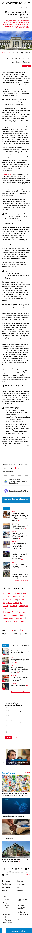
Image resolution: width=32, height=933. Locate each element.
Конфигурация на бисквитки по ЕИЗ (7, 919)
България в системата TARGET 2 (13, 816)
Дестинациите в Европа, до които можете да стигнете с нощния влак (20, 678)
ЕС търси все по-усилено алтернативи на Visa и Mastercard (16, 838)
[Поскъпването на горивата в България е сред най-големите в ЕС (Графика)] (6, 534)
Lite (18, 887)
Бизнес (10, 7)
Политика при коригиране (21, 908)
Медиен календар (7, 922)
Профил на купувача (8, 917)
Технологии (6, 887)
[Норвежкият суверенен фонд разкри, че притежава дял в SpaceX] (16, 849)
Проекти (5, 890)
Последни (6, 508)
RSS (29, 868)
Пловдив (23, 609)
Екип (19, 903)
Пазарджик (23, 606)
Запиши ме (27, 874)
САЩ (11, 468)
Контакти (5, 907)
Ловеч (5, 606)
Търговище (20, 618)
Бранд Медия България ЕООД (21, 911)
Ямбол (22, 621)
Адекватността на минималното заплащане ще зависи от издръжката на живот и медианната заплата (20, 517)
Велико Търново (10, 596)
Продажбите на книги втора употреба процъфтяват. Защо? (20, 660)
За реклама (6, 899)
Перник (7, 609)
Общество (21, 884)
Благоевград (8, 593)
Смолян (14, 615)
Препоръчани (24, 508)
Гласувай (8, 737)
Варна (25, 593)
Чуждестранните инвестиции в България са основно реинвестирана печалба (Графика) (20, 575)
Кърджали (7, 603)
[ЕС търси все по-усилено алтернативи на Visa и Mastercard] (16, 827)
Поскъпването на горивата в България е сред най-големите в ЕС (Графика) (20, 536)
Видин (21, 596)
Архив (16, 737)
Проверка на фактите (8, 903)
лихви (5, 468)
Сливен (6, 615)
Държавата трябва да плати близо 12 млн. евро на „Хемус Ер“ (19, 566)
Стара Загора (8, 618)
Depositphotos (22, 931)
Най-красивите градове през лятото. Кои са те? (20, 651)
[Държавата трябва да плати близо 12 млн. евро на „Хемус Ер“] (6, 565)
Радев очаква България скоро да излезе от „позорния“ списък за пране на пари (19, 545)
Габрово (13, 600)
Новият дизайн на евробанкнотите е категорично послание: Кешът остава (15, 794)
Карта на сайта (21, 905)
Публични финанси (22, 759)
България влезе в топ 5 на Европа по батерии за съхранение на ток (20, 526)
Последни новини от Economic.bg (20, 692)
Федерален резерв (8, 471)
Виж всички (27, 772)
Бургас (18, 593)
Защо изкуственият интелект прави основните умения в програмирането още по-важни (20, 670)
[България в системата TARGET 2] (16, 806)
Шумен (14, 621)
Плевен (15, 609)
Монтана (13, 606)
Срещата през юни (7, 174)
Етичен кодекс (7, 911)
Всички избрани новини (22, 580)
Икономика (6, 881)
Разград (6, 612)
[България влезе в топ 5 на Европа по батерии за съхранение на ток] (6, 526)
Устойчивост (6, 884)
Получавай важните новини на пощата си (16, 872)
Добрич (21, 600)
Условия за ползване (23, 914)
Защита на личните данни (22, 900)
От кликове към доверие (18, 685)
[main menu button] (29, 3)
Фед (17, 468)
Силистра (21, 612)
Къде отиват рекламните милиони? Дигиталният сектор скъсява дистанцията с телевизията (20, 556)
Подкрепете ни (21, 917)
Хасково (6, 621)
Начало (5, 7)
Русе (13, 612)
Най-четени (15, 508)
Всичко (20, 890)
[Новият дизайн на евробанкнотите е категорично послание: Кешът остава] (16, 783)
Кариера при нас (7, 914)
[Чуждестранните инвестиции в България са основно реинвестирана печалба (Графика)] (6, 573)
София (22, 615)
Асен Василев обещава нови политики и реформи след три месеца (18, 762)
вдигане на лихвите (9, 465)
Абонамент (6, 905)
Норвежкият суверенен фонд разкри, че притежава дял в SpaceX (15, 860)
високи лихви (23, 465)
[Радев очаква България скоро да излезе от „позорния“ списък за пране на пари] (6, 544)
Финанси (16, 7)
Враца (5, 600)
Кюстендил (17, 603)
